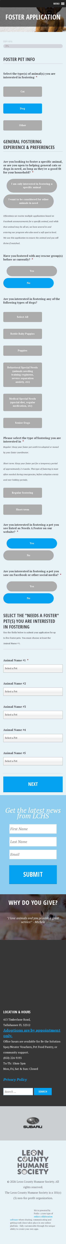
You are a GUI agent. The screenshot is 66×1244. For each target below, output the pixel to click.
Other (22, 125)
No (28, 283)
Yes (32, 271)
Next (33, 784)
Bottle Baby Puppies (22, 333)
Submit (33, 874)
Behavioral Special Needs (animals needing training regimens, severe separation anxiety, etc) (22, 375)
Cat (23, 91)
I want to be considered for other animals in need (29, 201)
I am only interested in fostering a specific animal (31, 185)
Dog (22, 108)
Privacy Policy (15, 1079)
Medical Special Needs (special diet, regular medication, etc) (22, 402)
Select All (22, 317)
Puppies (22, 350)
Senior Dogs (22, 422)
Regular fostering (22, 492)
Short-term (22, 509)
